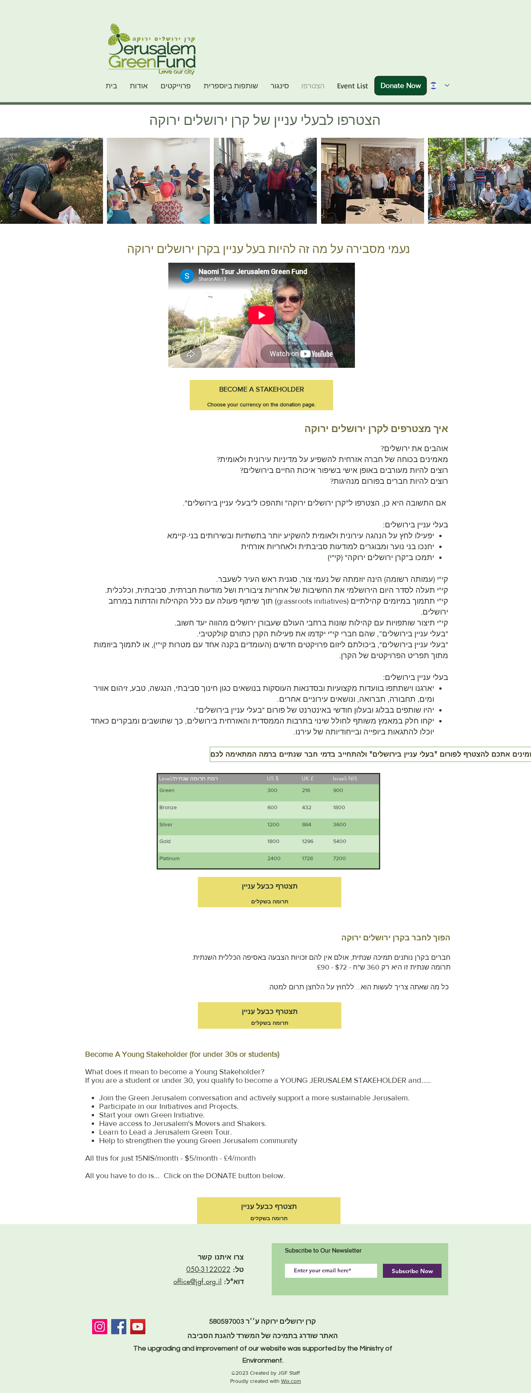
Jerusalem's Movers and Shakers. (210, 1123)
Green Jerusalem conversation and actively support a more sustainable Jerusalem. (269, 1097)
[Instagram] (99, 1326)
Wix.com (291, 1381)
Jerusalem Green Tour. (193, 1132)
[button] (51, 181)
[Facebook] (118, 1326)
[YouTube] (137, 1326)
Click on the (184, 1175)
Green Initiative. (178, 1114)
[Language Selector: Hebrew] (437, 85)
